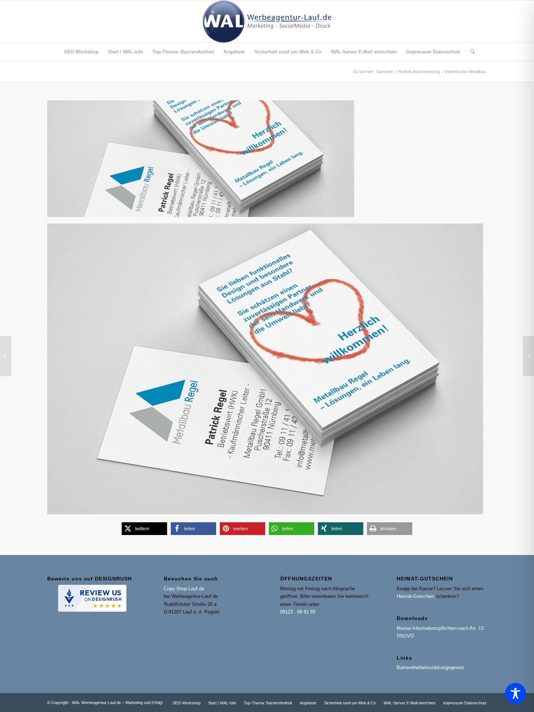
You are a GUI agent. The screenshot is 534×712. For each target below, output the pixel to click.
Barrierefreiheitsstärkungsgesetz (431, 667)
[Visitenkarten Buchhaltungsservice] (5, 356)
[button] (144, 528)
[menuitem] (81, 52)
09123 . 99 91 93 (297, 612)
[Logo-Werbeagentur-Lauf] (267, 21)
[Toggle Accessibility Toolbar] (515, 693)
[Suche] (470, 52)
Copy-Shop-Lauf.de (184, 588)
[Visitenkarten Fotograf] (528, 356)
